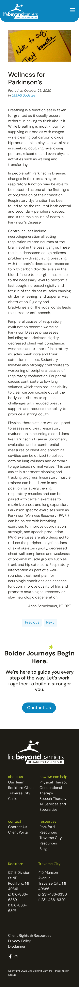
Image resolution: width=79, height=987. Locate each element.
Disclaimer (17, 947)
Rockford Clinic (20, 788)
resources (48, 822)
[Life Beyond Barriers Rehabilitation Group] (20, 11)
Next (50, 623)
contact (14, 822)
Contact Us (17, 827)
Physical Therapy (53, 782)
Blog (43, 849)
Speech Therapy (53, 799)
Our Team (16, 782)
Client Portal (18, 833)
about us (15, 777)
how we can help (53, 777)
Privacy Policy (19, 941)
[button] (72, 10)
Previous (31, 623)
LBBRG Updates (23, 95)
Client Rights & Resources (29, 936)
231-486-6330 (54, 895)
